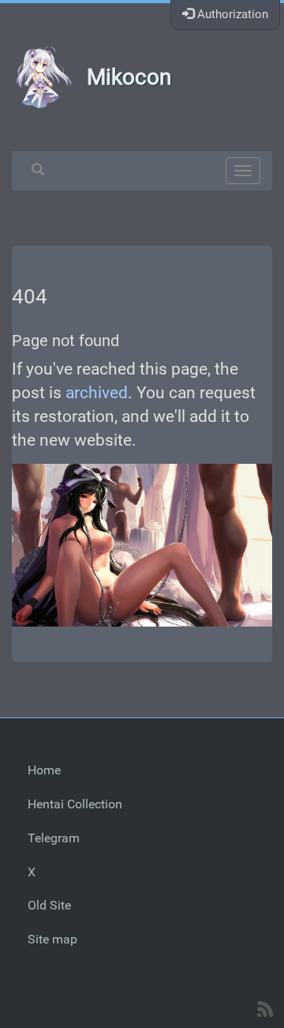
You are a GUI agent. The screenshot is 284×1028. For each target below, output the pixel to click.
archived (96, 392)
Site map (52, 939)
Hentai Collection (75, 803)
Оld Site (49, 905)
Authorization (231, 14)
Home (44, 770)
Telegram (54, 837)
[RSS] (265, 1009)
